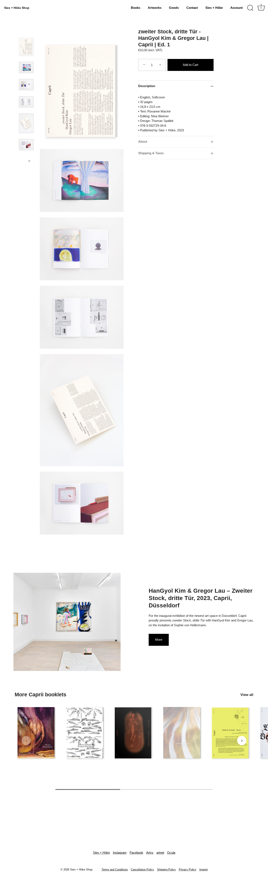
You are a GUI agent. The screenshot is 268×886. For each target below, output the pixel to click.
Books (135, 7)
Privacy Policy (187, 869)
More (158, 639)
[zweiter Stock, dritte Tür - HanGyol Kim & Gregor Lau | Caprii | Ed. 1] (26, 47)
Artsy (149, 852)
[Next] (29, 161)
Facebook (136, 852)
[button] (26, 740)
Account (236, 7)
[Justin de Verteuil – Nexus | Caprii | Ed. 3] (231, 733)
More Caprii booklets (40, 694)
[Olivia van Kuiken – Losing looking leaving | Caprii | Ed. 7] (85, 733)
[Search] (250, 8)
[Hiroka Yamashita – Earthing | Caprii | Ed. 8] (182, 733)
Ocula (171, 852)
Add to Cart (190, 65)
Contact (192, 7)
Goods (174, 7)
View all (246, 695)
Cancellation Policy (142, 869)
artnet (160, 852)
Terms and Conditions (115, 869)
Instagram (120, 852)
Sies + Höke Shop (16, 7)
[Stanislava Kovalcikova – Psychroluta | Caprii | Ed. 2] (134, 733)
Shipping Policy (166, 869)
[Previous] (29, 32)
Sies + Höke (214, 7)
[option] (26, 50)
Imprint (203, 869)
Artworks (154, 7)
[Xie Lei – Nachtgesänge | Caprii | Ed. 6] (37, 733)
